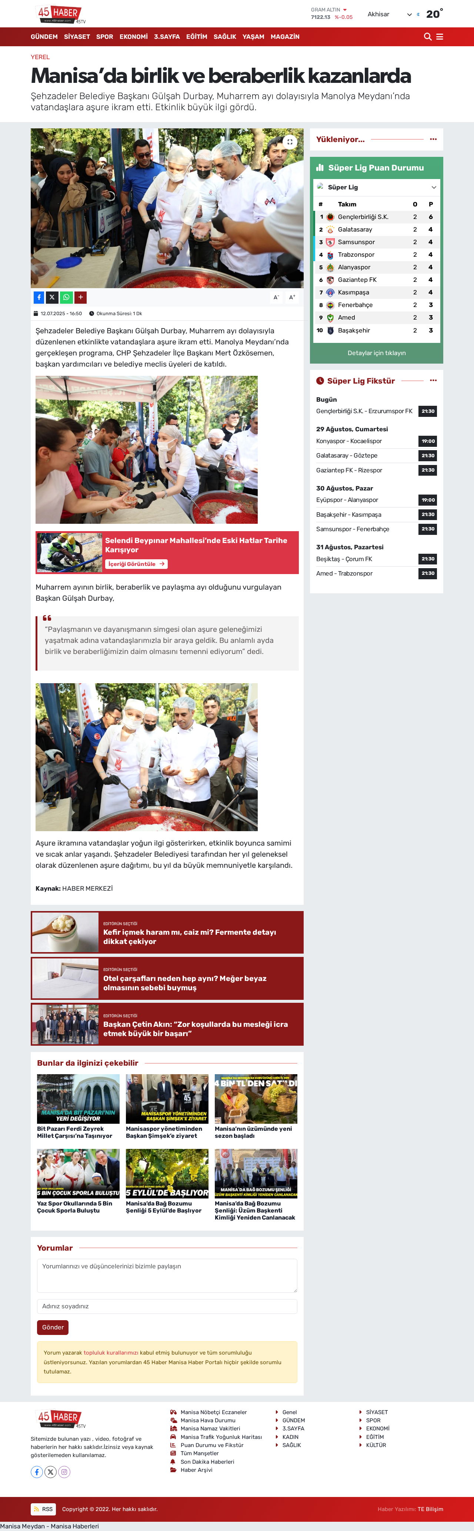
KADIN (290, 1437)
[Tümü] (433, 139)
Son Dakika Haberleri (207, 1462)
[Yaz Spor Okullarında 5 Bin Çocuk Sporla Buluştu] (78, 1173)
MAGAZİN (285, 36)
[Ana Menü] (438, 37)
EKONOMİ (134, 36)
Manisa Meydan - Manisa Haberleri (49, 1526)
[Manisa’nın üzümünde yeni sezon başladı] (256, 1098)
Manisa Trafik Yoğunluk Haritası (221, 1437)
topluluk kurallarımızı (112, 1352)
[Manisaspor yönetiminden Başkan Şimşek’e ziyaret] (167, 1098)
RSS (47, 1509)
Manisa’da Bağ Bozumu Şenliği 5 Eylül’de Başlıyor (163, 1207)
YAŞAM (253, 36)
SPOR (104, 36)
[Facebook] (37, 1472)
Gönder (53, 1327)
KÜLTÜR (376, 1445)
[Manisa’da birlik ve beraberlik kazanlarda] (167, 208)
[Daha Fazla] (80, 297)
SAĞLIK (225, 36)
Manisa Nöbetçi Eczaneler (214, 1412)
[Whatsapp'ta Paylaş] (66, 297)
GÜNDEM (44, 36)
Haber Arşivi (197, 1470)
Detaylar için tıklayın (377, 353)
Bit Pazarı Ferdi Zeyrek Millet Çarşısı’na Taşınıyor (74, 1132)
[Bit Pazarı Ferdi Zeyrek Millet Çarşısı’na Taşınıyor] (78, 1098)
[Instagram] (64, 1472)
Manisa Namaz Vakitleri (210, 1428)
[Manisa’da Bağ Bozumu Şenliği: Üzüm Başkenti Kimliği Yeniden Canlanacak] (256, 1173)
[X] (50, 1472)
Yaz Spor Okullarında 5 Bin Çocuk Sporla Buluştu (74, 1207)
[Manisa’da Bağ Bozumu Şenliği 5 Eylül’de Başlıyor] (167, 1173)
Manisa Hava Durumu (208, 1420)
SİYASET (77, 36)
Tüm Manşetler (200, 1453)
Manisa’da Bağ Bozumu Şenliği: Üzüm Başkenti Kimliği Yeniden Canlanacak (255, 1210)
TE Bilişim (430, 1509)
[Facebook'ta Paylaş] (39, 297)
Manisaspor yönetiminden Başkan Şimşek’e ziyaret (164, 1132)
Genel (290, 1412)
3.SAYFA (167, 36)
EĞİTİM (196, 36)
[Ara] (428, 37)
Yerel (40, 57)
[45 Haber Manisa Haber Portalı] (58, 13)
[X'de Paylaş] (52, 297)
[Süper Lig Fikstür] (433, 380)
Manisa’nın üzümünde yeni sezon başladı (253, 1132)
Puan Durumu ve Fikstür (212, 1445)
